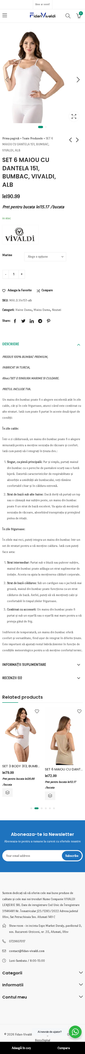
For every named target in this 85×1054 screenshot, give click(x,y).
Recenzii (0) (12, 678)
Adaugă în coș (21, 1048)
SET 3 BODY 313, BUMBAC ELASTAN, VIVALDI (36, 766)
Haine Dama (23, 310)
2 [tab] (46, 127)
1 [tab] (40, 127)
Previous (6, 79)
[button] (31, 808)
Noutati (56, 310)
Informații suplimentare (24, 664)
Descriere (10, 344)
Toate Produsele (32, 138)
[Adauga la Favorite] (37, 711)
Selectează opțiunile (7, 792)
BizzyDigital (42, 1040)
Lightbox (74, 116)
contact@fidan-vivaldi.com (26, 951)
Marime (7, 255)
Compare (47, 290)
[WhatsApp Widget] (75, 1032)
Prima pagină (10, 138)
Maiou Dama (42, 310)
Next (78, 79)
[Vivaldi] (20, 234)
